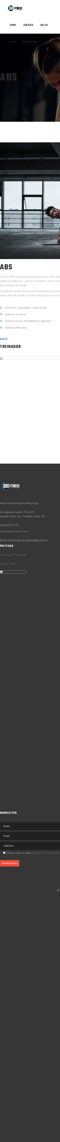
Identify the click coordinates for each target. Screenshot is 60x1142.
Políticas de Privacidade (13, 554)
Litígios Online (8, 563)
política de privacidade (46, 852)
